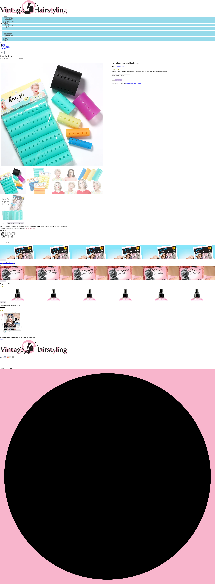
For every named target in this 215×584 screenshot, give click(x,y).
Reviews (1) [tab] (20, 223)
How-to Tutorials (7, 24)
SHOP (5, 16)
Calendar (6, 39)
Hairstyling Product (8, 22)
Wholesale (2, 361)
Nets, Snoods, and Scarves (9, 21)
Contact (6, 40)
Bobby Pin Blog (7, 26)
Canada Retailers (7, 32)
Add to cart (118, 80)
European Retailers (8, 33)
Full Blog (6, 27)
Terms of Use (2, 366)
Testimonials (6, 37)
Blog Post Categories (8, 29)
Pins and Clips (7, 20)
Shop (1, 58)
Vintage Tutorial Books (8, 25)
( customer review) (120, 66)
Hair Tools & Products (6, 58)
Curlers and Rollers (8, 17)
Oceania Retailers (7, 34)
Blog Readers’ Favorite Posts (9, 28)
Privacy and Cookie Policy (5, 367)
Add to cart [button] (3, 259)
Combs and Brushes (8, 19)
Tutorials (5, 23)
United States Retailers (8, 35)
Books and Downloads (8, 18)
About (5, 36)
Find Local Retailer (7, 30)
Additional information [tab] (12, 223)
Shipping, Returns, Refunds (5, 365)
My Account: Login (3, 359)
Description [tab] (4, 223)
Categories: (122, 83)
